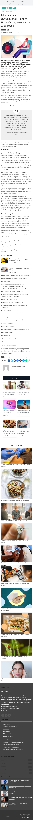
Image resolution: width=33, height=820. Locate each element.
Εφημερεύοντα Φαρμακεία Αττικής (11, 739)
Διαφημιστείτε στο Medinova (10, 726)
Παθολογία (4, 29)
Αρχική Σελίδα (6, 724)
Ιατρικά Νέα (4, 769)
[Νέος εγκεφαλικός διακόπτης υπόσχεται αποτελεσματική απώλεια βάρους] (23, 424)
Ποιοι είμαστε (6, 731)
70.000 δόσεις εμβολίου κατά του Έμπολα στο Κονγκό (15, 563)
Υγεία (8, 29)
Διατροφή (3, 766)
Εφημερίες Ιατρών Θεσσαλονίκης (11, 747)
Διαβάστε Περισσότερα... (7, 710)
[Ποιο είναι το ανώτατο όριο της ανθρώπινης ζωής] (23, 404)
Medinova (4, 691)
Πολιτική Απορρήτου (8, 736)
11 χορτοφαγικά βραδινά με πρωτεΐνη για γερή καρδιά (15, 500)
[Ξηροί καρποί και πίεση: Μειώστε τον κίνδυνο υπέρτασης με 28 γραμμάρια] (9, 424)
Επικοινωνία (6, 729)
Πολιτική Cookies (7, 733)
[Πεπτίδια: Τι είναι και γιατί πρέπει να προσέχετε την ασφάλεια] (9, 404)
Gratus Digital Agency (24, 817)
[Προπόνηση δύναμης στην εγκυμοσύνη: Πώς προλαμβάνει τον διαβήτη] (4, 269)
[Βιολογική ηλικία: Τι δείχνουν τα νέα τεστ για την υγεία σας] (4, 799)
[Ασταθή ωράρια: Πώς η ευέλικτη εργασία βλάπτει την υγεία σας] (4, 260)
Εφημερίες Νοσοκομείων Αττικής (11, 744)
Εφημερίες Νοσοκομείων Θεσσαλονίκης (13, 749)
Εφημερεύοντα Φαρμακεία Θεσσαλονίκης (13, 742)
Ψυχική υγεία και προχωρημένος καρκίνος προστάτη (14, 520)
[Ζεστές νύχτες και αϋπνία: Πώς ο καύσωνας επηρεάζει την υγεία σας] (4, 787)
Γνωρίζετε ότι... (4, 773)
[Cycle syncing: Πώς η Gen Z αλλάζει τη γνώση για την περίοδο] (4, 805)
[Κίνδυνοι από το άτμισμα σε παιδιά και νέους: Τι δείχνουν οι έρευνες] (9, 385)
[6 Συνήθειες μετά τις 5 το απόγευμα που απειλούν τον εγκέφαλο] (4, 782)
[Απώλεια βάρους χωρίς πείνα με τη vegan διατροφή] (4, 793)
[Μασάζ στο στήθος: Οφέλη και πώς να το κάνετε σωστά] (23, 385)
